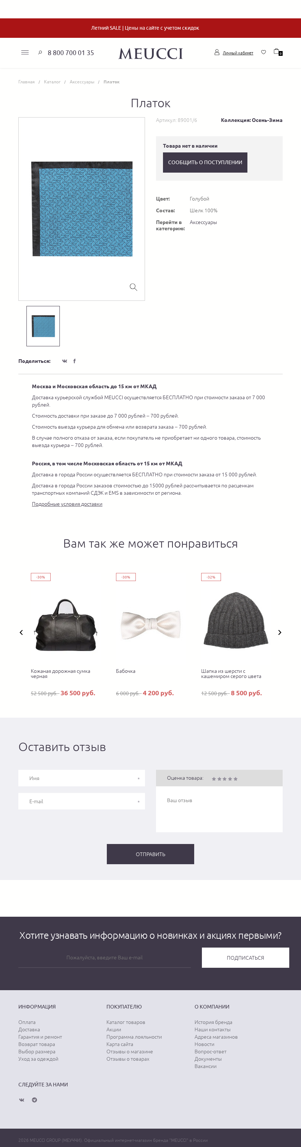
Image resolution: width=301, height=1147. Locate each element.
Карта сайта (119, 1044)
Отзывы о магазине (129, 1051)
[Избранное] (263, 52)
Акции (113, 1029)
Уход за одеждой (38, 1059)
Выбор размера (36, 1051)
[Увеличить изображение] (133, 286)
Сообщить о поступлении (205, 162)
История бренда (213, 1022)
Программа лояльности (134, 1037)
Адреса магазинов (216, 1037)
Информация (37, 1007)
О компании (212, 1007)
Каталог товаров (125, 1022)
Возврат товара (36, 1044)
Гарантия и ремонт (40, 1037)
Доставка (29, 1029)
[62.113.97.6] (150, 52)
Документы (208, 1059)
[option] (82, 209)
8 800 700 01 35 (71, 53)
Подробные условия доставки (67, 504)
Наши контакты (213, 1029)
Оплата (27, 1022)
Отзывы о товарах (127, 1059)
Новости (204, 1044)
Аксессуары (203, 222)
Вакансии (206, 1066)
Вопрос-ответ (210, 1051)
